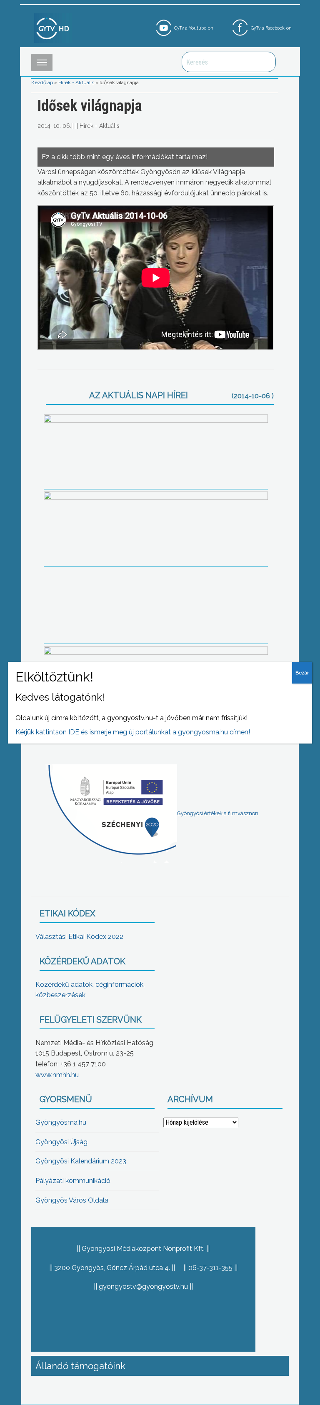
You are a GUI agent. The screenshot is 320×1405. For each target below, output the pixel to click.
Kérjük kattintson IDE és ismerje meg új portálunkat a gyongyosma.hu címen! (132, 732)
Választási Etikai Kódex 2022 (79, 937)
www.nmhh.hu (57, 1075)
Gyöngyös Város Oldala (71, 1200)
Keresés (265, 61)
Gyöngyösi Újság (61, 1142)
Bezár (302, 673)
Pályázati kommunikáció (72, 1181)
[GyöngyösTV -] (53, 28)
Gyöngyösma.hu (60, 1122)
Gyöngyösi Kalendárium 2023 (80, 1161)
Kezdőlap (42, 82)
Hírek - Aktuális (76, 82)
